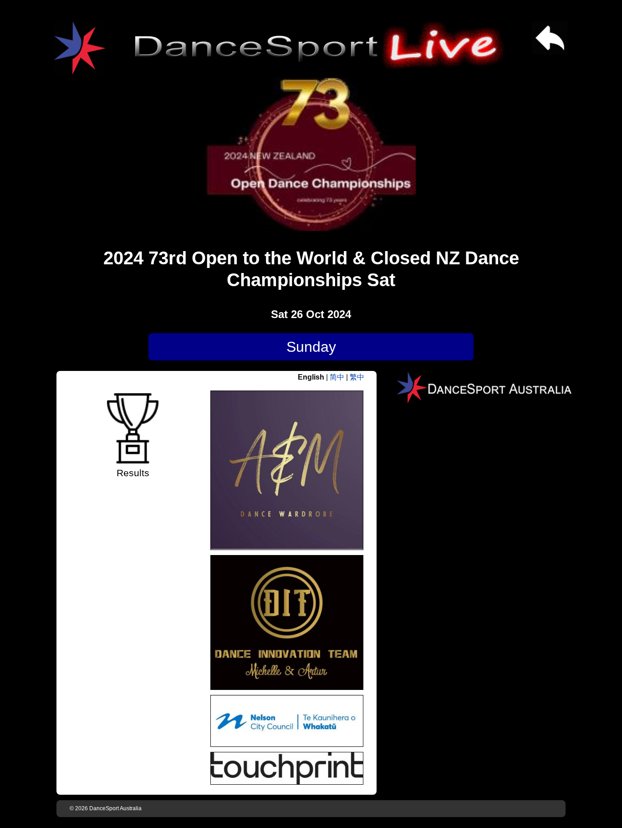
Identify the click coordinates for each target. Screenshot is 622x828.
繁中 (357, 377)
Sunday (311, 347)
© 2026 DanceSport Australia (106, 808)
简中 (337, 377)
